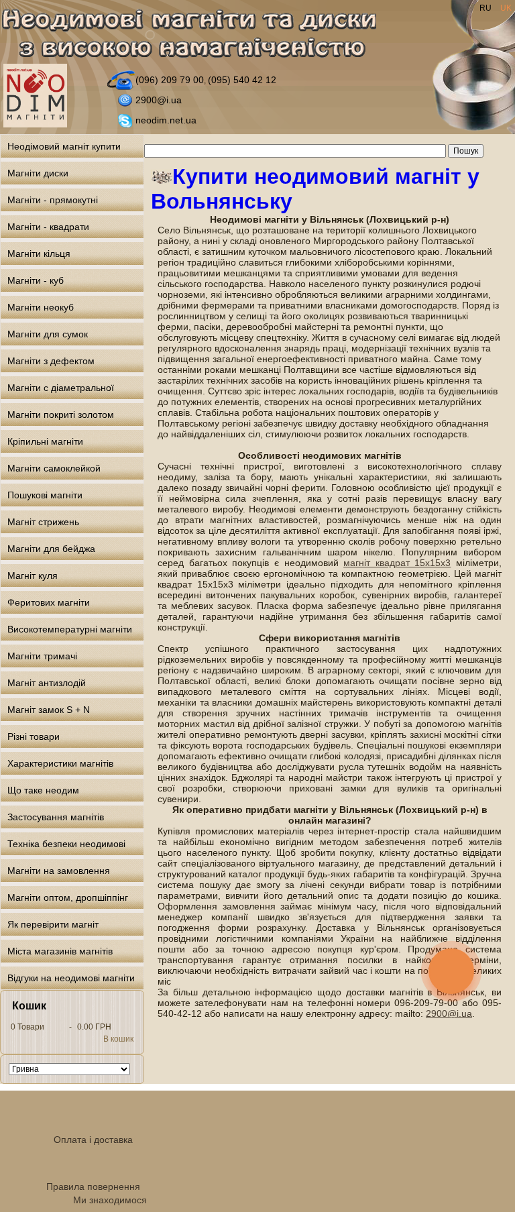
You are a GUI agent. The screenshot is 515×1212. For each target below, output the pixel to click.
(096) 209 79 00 (169, 79)
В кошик (118, 1039)
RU (486, 8)
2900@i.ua (158, 100)
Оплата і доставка (93, 1139)
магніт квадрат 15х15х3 (397, 562)
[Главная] (197, 36)
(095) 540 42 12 (242, 79)
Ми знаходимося (110, 1200)
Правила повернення (93, 1186)
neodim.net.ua (165, 120)
